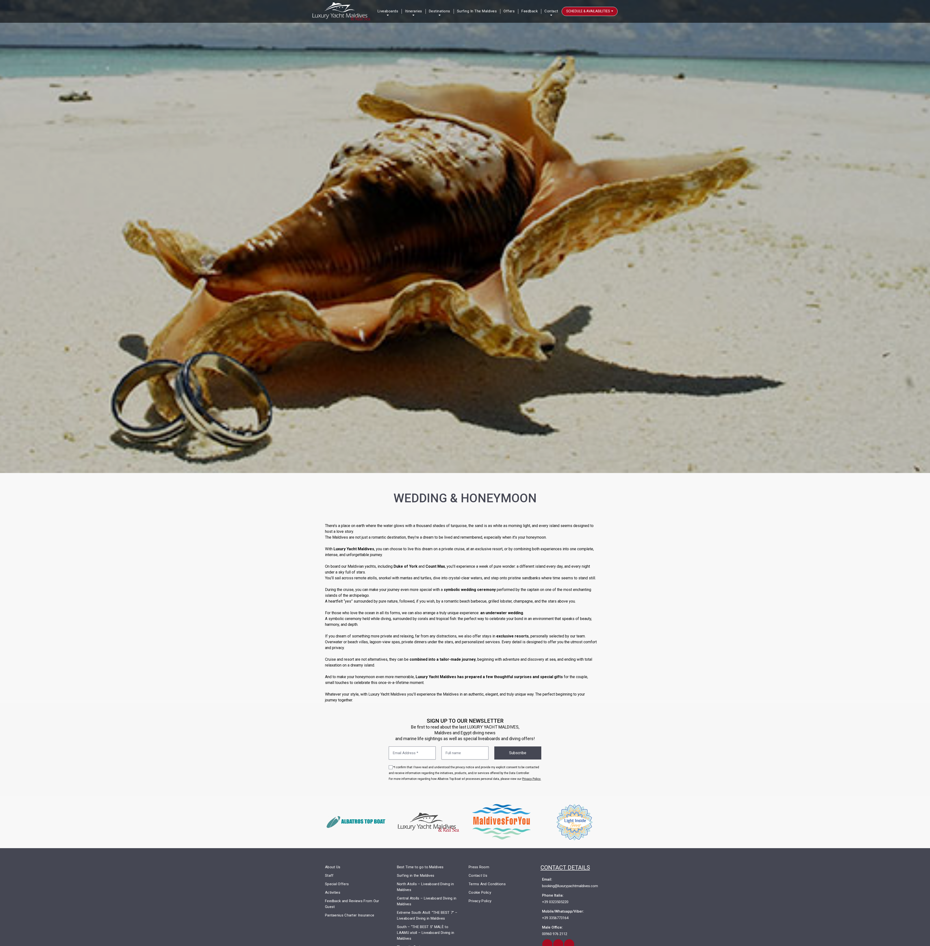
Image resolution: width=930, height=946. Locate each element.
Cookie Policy (480, 892)
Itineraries (413, 11)
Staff (329, 875)
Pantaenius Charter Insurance (349, 915)
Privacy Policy (480, 901)
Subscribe (517, 753)
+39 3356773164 (555, 918)
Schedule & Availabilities (588, 11)
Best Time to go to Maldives (420, 867)
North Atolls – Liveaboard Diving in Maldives (425, 887)
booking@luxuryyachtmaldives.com (570, 886)
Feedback (529, 11)
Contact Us (478, 875)
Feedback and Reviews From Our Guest (352, 904)
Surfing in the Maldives (477, 11)
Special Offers (337, 884)
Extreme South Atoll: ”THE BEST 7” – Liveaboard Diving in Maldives (427, 915)
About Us (332, 867)
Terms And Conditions (487, 884)
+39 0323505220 (555, 902)
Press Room (479, 867)
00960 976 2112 (554, 934)
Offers (509, 11)
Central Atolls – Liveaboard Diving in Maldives (427, 901)
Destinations (439, 11)
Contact (551, 11)
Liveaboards (388, 11)
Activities (332, 892)
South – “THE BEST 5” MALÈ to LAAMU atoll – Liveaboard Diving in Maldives (425, 933)
